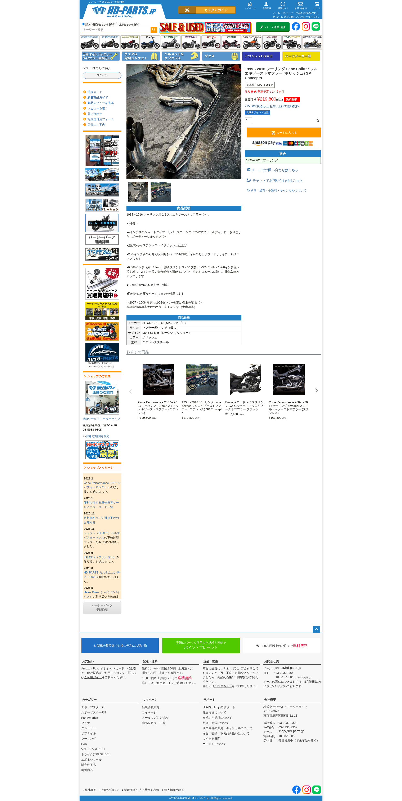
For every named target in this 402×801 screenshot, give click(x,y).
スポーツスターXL (93, 707)
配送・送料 (150, 661)
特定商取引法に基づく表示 (141, 790)
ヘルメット (181, 56)
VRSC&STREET (292, 42)
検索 (154, 30)
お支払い (88, 661)
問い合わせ (95, 113)
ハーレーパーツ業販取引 (102, 607)
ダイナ (211, 42)
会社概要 (270, 699)
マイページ (150, 699)
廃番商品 (87, 770)
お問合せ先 (271, 661)
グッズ (221, 56)
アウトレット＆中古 (261, 56)
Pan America (251, 42)
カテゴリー (89, 699)
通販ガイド (95, 92)
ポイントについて (214, 743)
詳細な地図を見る (98, 436)
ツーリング (170, 42)
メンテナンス (101, 56)
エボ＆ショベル (91, 759)
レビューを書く (98, 108)
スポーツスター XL (89, 42)
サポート (209, 699)
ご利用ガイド (93, 677)
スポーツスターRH (93, 712)
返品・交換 (211, 661)
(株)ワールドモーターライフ (101, 418)
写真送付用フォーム (101, 119)
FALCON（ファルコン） (100, 557)
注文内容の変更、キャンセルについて (228, 728)
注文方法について (214, 712)
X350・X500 (271, 42)
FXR (84, 743)
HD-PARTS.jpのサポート (219, 707)
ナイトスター (130, 42)
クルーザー (88, 728)
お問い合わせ (110, 790)
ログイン (102, 75)
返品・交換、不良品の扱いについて (226, 733)
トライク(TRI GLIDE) (231, 42)
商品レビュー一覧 (153, 723)
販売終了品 (88, 764)
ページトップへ (316, 629)
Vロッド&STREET (93, 749)
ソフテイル (190, 42)
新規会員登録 (151, 707)
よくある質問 (211, 738)
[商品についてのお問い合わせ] (273, 170)
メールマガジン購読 (155, 717)
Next (316, 390)
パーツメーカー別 (301, 56)
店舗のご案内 (96, 124)
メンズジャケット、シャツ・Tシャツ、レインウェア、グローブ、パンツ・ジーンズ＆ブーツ (141, 56)
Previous (130, 391)
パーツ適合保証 (275, 27)
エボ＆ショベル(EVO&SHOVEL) (312, 42)
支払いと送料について (217, 717)
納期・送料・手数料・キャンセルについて (278, 190)
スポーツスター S (109, 42)
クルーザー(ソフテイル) (150, 42)
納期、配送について (216, 723)
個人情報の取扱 (174, 790)
